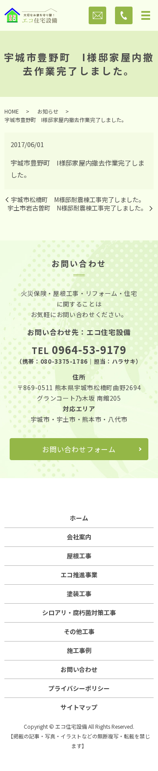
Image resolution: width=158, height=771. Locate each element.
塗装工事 (79, 593)
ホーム (79, 517)
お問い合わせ (79, 669)
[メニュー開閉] (145, 15)
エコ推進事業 (79, 574)
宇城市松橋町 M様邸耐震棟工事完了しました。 (78, 200)
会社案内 (79, 536)
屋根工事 (79, 555)
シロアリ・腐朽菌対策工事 (79, 612)
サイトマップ (79, 707)
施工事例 (79, 650)
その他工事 (79, 631)
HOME (11, 111)
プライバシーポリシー (79, 688)
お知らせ (47, 111)
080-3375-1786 (64, 361)
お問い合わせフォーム (79, 449)
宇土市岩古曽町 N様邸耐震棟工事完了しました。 (77, 208)
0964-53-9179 (89, 349)
